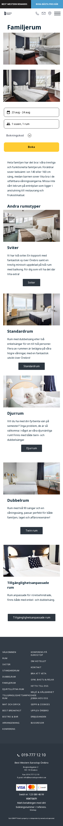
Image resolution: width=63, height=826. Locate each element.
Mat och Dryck (11, 704)
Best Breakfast (11, 710)
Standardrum (32, 366)
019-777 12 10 (33, 754)
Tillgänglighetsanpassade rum (31, 617)
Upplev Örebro (40, 710)
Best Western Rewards (14, 4)
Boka (31, 147)
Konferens (8, 728)
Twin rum (31, 530)
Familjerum (9, 682)
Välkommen (9, 652)
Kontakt (36, 667)
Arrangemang (11, 722)
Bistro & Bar (10, 716)
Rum (4, 658)
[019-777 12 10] (37, 13)
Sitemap (33, 810)
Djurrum (31, 448)
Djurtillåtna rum (13, 689)
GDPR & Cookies (40, 704)
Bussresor (37, 722)
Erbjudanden (38, 716)
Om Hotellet (39, 661)
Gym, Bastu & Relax (42, 679)
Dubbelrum (9, 676)
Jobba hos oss (39, 698)
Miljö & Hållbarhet (42, 692)
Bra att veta (39, 673)
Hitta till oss (40, 685)
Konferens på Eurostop (39, 653)
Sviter (31, 282)
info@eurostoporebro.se (35, 777)
